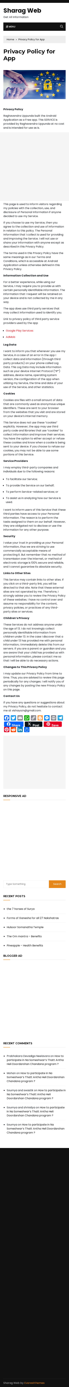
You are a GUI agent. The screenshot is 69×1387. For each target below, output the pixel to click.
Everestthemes (34, 1383)
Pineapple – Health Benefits (25, 945)
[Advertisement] (34, 166)
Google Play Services (19, 331)
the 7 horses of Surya (20, 909)
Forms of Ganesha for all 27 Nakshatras (33, 918)
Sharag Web (22, 10)
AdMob (10, 337)
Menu (11, 26)
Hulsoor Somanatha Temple (25, 927)
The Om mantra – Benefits (24, 936)
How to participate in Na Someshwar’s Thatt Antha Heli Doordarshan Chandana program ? (35, 1060)
